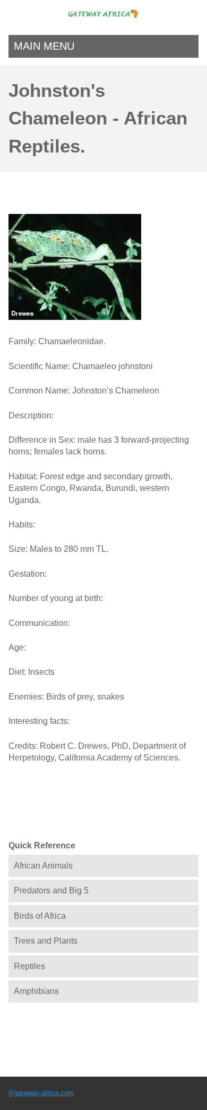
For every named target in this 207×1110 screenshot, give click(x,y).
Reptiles (29, 966)
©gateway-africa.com (41, 1093)
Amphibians (36, 991)
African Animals (43, 865)
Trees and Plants (45, 940)
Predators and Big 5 (51, 890)
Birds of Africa (40, 915)
